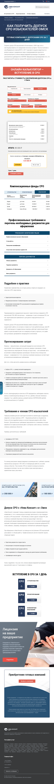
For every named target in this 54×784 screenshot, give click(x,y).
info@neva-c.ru (6, 767)
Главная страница (8, 17)
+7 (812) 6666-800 (7, 764)
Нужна (9, 106)
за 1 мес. (37, 106)
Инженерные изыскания (32, 17)
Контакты (47, 13)
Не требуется (32, 100)
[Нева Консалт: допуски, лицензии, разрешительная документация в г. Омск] (12, 6)
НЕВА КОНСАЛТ (8, 776)
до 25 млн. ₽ (11, 100)
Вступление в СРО (19, 17)
